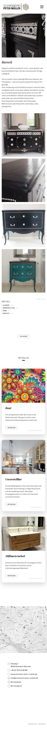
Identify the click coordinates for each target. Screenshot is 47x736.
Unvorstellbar (13, 479)
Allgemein (6, 305)
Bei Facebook (16, 682)
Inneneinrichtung (9, 308)
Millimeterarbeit (15, 556)
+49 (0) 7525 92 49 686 (19, 670)
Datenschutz (32, 724)
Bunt (8, 408)
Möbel (5, 310)
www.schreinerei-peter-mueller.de (24, 674)
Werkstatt (6, 313)
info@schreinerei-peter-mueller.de (24, 678)
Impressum (41, 724)
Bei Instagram (16, 686)
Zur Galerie (23, 336)
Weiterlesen (11, 427)
